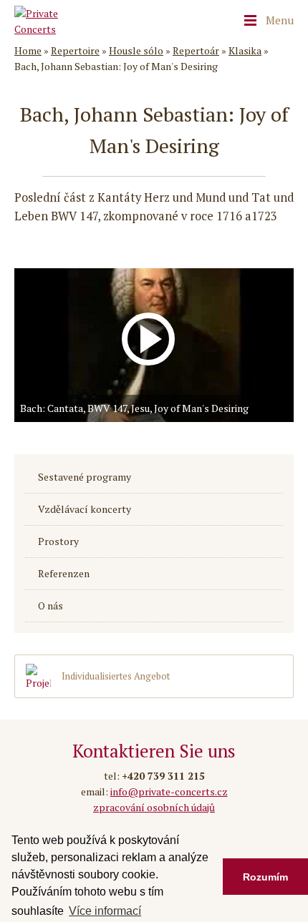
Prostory (58, 541)
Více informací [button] (105, 911)
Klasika (244, 50)
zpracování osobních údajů (154, 807)
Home (28, 50)
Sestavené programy (84, 477)
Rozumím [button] (265, 877)
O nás (50, 606)
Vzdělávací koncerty (84, 509)
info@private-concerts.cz (169, 791)
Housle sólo (136, 50)
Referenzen (64, 574)
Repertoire (75, 50)
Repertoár (196, 50)
